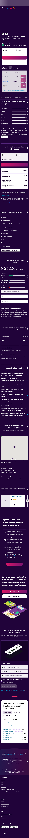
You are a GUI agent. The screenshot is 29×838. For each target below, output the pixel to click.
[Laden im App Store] (14, 827)
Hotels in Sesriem (7, 729)
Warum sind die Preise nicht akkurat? (12, 764)
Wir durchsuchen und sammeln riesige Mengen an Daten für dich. (12, 761)
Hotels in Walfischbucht (8, 733)
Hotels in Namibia (21, 769)
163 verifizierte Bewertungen (18, 45)
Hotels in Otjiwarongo (8, 731)
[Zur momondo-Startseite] (10, 8)
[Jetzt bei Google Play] (5, 827)
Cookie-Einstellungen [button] (6, 202)
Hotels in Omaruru (7, 739)
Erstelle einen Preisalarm (13, 555)
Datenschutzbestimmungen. (18, 690)
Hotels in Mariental (7, 737)
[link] (14, 564)
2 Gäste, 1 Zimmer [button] (7, 54)
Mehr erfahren (5, 195)
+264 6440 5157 (6, 43)
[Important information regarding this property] (27, 329)
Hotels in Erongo (8, 771)
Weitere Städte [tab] (7, 712)
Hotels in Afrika (13, 769)
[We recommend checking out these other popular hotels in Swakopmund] (27, 490)
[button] (2, 8)
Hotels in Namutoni (7, 727)
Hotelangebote (5, 769)
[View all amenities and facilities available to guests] (27, 212)
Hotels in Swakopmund (18, 771)
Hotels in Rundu (6, 735)
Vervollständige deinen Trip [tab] (10, 715)
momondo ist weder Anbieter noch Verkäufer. (11, 758)
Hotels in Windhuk (7, 723)
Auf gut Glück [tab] (17, 712)
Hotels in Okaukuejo (7, 725)
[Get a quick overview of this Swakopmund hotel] (27, 103)
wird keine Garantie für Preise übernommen (14, 754)
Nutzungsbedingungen (5, 690)
